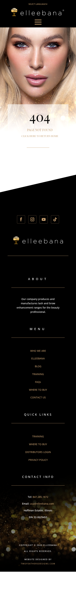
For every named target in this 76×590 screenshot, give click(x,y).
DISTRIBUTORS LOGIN (38, 452)
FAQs (38, 382)
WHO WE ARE (38, 350)
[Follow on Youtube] (44, 219)
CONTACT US (38, 397)
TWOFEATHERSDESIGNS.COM (38, 563)
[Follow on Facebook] (21, 219)
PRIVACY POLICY (38, 460)
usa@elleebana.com (42, 503)
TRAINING (38, 374)
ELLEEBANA (38, 358)
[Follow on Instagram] (32, 219)
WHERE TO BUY (38, 389)
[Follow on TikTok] (55, 219)
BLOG (38, 366)
